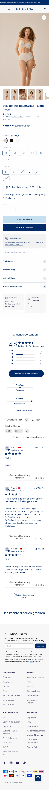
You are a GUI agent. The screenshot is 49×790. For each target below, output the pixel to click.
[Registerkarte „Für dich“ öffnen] (38, 778)
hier (38, 406)
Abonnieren (36, 398)
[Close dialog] (46, 382)
